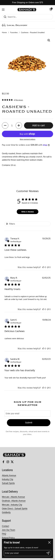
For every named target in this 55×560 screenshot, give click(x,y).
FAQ (4, 534)
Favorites (14, 32)
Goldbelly (6, 512)
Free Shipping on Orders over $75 (27, 2)
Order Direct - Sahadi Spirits (14, 508)
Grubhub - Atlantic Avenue (14, 501)
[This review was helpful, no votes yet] (43, 267)
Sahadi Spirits (8, 483)
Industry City (7, 479)
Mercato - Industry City (12, 505)
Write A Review (27, 211)
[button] (50, 9)
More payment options (27, 139)
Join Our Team (8, 530)
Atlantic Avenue (9, 475)
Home (4, 32)
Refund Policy (8, 538)
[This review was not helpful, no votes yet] (48, 267)
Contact (5, 526)
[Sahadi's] (27, 9)
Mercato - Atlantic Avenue (13, 497)
